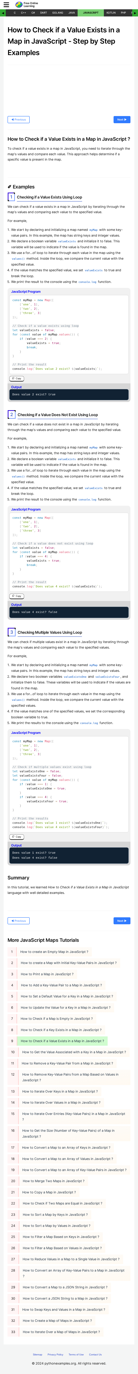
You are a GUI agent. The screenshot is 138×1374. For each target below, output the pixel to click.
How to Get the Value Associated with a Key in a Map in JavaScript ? (74, 1052)
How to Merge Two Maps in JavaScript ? (53, 1181)
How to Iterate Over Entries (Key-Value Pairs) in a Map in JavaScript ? (73, 1116)
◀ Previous (18, 119)
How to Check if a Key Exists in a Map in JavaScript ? (61, 1030)
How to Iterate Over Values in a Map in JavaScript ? (61, 1102)
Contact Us (95, 1354)
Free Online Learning (31, 5)
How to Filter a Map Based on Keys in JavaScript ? (61, 1237)
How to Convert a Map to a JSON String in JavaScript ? (65, 1287)
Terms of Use (76, 1354)
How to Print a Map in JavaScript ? (47, 974)
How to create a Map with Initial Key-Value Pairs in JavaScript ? (69, 963)
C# (33, 12)
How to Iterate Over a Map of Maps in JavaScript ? (61, 1332)
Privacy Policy (55, 1354)
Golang (57, 12)
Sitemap (37, 1354)
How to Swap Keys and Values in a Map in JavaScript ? (63, 1309)
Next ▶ (122, 119)
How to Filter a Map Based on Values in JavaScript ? (62, 1248)
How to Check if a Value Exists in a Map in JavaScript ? (62, 1041)
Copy (18, 378)
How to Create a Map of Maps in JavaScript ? (57, 1321)
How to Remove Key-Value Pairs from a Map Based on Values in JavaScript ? (70, 1077)
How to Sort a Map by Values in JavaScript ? (56, 1226)
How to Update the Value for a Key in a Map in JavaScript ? (66, 1007)
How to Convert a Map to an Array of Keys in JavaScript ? (66, 1147)
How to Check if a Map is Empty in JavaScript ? (57, 1018)
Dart (43, 12)
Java (71, 12)
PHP (123, 12)
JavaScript (90, 12)
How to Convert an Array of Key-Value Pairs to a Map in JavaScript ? (74, 1273)
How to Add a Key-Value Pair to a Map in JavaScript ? (61, 985)
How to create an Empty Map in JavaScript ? (54, 952)
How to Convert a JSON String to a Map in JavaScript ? (65, 1298)
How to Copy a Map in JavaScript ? (49, 1192)
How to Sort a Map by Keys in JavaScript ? (55, 1214)
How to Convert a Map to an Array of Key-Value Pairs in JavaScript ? (74, 1170)
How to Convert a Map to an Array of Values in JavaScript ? (67, 1159)
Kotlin (111, 12)
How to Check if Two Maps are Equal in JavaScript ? (62, 1203)
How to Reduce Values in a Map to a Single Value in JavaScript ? (71, 1259)
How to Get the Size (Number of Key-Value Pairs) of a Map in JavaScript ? (68, 1133)
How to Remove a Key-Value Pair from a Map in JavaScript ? (67, 1063)
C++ (23, 12)
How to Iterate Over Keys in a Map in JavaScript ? (60, 1091)
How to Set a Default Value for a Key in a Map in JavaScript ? (67, 996)
